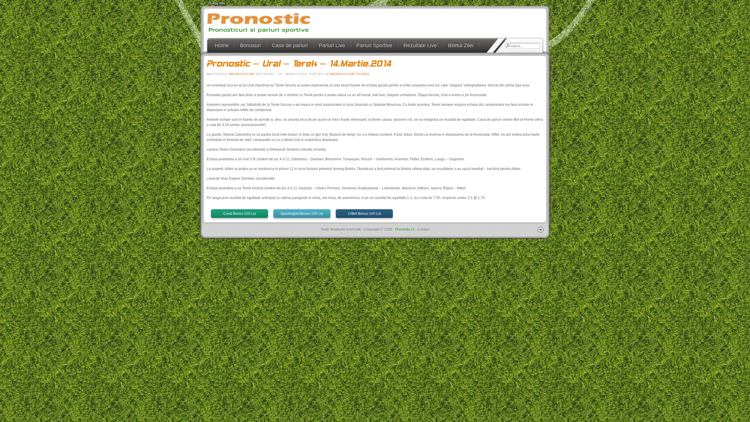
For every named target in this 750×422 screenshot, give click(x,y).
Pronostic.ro (404, 229)
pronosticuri (242, 74)
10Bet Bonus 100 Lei (364, 214)
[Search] (507, 45)
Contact (423, 229)
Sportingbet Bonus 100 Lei (302, 214)
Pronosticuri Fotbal (349, 74)
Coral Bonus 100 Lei (239, 214)
